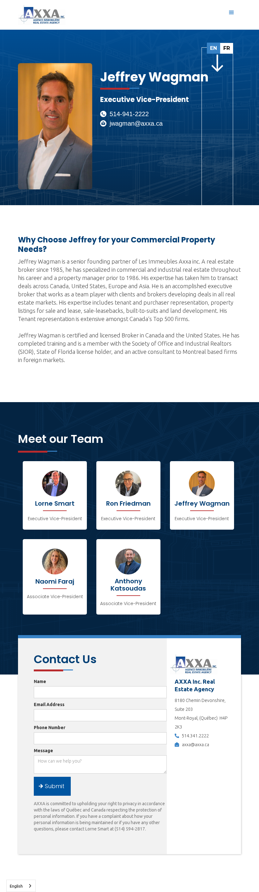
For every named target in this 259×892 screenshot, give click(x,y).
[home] (41, 14)
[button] (231, 12)
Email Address (49, 704)
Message (43, 750)
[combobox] (21, 886)
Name (40, 681)
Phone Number (49, 727)
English (16, 886)
